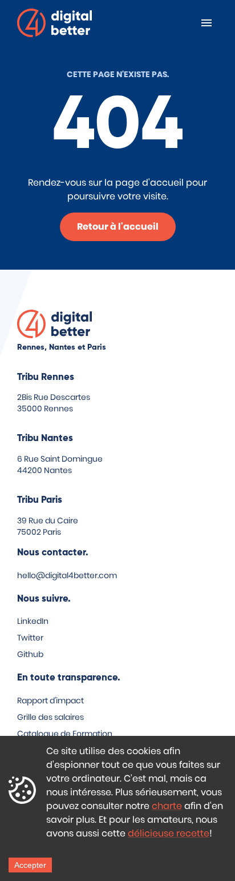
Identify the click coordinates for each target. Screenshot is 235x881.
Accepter (30, 865)
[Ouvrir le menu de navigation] (206, 22)
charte (167, 805)
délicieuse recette (168, 833)
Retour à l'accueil (118, 226)
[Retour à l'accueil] (54, 25)
